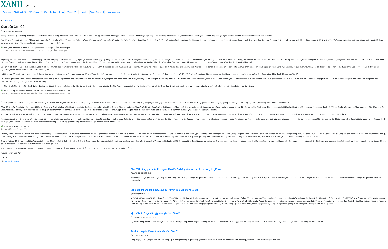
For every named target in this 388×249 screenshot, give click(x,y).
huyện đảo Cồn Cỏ (12, 161)
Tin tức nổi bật (20, 12)
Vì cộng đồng (72, 12)
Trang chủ (7, 12)
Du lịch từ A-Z (8, 20)
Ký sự (61, 12)
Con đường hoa (114, 12)
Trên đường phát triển (38, 12)
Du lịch (53, 12)
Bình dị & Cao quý (97, 12)
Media (84, 12)
